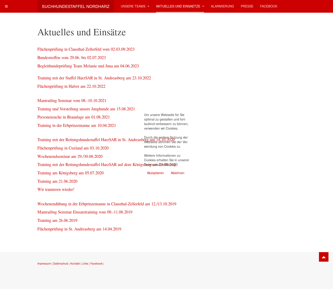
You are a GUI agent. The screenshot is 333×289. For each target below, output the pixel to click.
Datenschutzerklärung (160, 164)
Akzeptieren (155, 173)
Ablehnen (177, 173)
